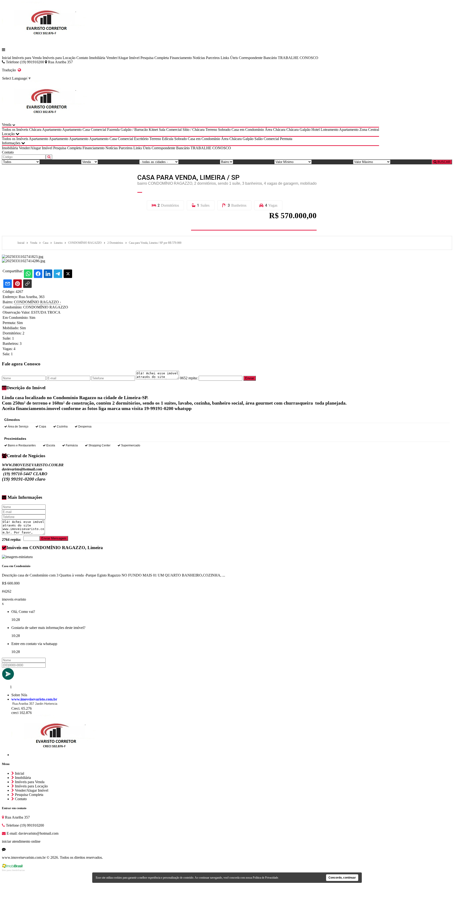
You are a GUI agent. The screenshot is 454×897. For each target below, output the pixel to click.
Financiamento (181, 58)
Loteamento (329, 130)
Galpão (305, 130)
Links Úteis (229, 58)
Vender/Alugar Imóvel (123, 58)
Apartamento (51, 130)
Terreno (211, 130)
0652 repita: (189, 378)
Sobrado (224, 130)
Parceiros (213, 58)
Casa (86, 130)
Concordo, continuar (342, 877)
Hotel (315, 130)
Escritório (141, 139)
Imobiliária (97, 58)
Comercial (98, 130)
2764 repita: (11, 540)
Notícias (199, 58)
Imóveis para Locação (59, 58)
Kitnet (153, 130)
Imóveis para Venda (27, 58)
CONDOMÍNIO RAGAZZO (37, 302)
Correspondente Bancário (258, 58)
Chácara (35, 130)
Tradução (10, 70)
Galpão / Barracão (134, 130)
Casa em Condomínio (247, 130)
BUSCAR (443, 162)
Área (268, 130)
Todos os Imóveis (15, 130)
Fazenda (113, 130)
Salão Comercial (266, 139)
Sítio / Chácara (194, 130)
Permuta (286, 139)
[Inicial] (47, 42)
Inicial (6, 58)
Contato (82, 58)
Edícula (167, 139)
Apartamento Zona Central (359, 130)
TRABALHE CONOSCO (298, 58)
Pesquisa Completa (154, 58)
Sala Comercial (170, 130)
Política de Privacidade (265, 877)
